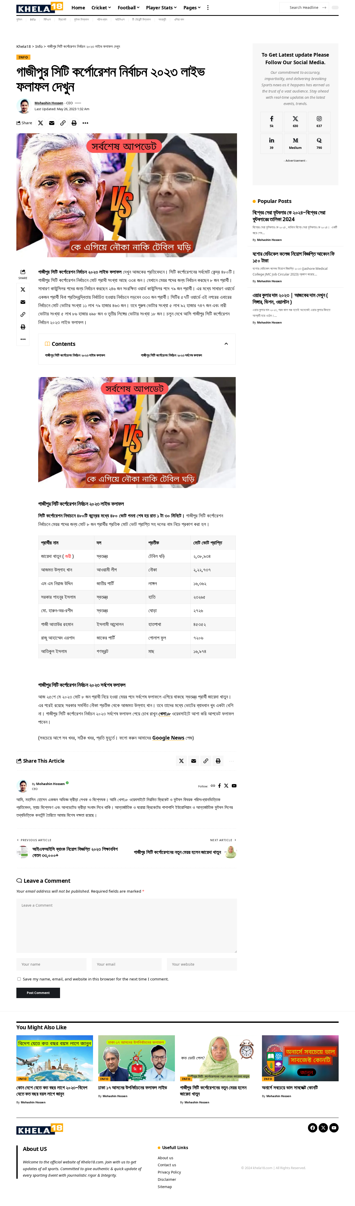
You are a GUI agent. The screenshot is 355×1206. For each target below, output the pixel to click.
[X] (226, 786)
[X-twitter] (323, 1127)
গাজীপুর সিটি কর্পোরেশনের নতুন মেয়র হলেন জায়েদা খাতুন (213, 1090)
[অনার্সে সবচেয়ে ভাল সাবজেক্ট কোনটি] (300, 1058)
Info (33, 19)
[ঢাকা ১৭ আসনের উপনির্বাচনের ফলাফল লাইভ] (136, 1058)
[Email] (52, 123)
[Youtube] (334, 1127)
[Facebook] (219, 786)
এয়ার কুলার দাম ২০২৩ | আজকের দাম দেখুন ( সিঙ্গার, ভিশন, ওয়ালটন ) (290, 298)
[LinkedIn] (271, 144)
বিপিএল (47, 19)
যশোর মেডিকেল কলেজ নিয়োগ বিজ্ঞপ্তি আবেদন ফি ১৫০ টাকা (293, 257)
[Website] (213, 786)
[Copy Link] (63, 123)
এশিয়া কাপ (179, 19)
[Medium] (295, 144)
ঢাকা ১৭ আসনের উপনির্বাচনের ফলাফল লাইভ (132, 1087)
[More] (85, 123)
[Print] (74, 123)
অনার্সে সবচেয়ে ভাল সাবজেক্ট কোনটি (290, 1087)
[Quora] (319, 144)
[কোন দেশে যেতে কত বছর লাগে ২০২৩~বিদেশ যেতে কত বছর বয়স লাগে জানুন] (54, 1058)
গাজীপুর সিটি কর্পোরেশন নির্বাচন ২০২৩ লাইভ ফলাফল (75, 355)
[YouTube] (234, 786)
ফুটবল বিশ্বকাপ (81, 19)
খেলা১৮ (165, 713)
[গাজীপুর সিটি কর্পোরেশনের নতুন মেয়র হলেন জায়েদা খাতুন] (218, 1058)
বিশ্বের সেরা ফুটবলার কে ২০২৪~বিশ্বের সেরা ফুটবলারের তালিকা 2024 (289, 216)
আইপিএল (119, 19)
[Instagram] (319, 122)
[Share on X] (40, 123)
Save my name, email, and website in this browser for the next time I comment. (96, 978)
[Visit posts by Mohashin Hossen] (24, 106)
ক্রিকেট (62, 19)
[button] (208, 7)
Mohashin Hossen (49, 103)
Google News (168, 737)
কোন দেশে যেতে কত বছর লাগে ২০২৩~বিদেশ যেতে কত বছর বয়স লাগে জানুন (51, 1090)
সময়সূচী (162, 19)
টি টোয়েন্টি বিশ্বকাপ (141, 19)
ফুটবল (19, 19)
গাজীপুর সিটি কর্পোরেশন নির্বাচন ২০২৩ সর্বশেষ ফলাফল (171, 355)
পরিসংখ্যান (102, 19)
